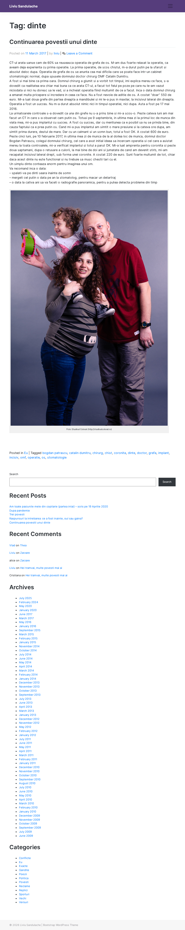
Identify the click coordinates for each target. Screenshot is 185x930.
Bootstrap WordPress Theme (60, 925)
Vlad (12, 545)
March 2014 (26, 670)
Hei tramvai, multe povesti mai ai (41, 568)
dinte (131, 453)
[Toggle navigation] (170, 6)
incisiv (13, 457)
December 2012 (29, 719)
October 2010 (28, 775)
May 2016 (25, 622)
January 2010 (27, 811)
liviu (56, 53)
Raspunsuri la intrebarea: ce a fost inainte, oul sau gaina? (46, 518)
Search (13, 474)
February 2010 (28, 807)
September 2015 (29, 630)
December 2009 (29, 815)
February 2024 (28, 602)
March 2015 (26, 634)
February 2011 (28, 759)
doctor (142, 453)
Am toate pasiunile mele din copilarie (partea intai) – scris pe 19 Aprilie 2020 (58, 506)
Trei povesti (17, 514)
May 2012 (25, 727)
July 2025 (25, 598)
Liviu (12, 552)
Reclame (24, 886)
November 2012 (29, 722)
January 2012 (27, 735)
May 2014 (25, 662)
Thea (23, 545)
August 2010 (27, 783)
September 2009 (30, 827)
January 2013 (27, 715)
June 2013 (26, 702)
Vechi (22, 898)
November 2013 (29, 686)
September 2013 (29, 694)
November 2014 (29, 646)
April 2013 (25, 706)
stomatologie (56, 457)
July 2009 (25, 831)
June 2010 (26, 791)
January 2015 (27, 642)
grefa (152, 453)
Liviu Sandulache (23, 6)
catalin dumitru (80, 453)
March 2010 (26, 803)
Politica (23, 878)
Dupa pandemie (19, 510)
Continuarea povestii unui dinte (53, 41)
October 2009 (28, 823)
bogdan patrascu (54, 453)
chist (108, 453)
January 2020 (28, 610)
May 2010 (25, 795)
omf (23, 457)
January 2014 (27, 678)
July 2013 (25, 698)
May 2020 (25, 606)
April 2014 (25, 666)
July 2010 (25, 787)
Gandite (24, 870)
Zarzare (25, 552)
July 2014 (25, 654)
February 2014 (28, 674)
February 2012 (28, 731)
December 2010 (29, 767)
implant (163, 453)
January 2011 (27, 763)
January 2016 (27, 626)
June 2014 (26, 658)
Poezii (23, 874)
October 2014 (28, 650)
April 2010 (25, 799)
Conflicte (25, 858)
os (43, 457)
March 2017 (26, 618)
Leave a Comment (79, 53)
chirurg (97, 453)
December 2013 (29, 682)
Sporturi (24, 894)
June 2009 (26, 835)
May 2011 (25, 747)
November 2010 (29, 771)
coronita (120, 453)
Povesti (24, 882)
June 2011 (25, 743)
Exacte (23, 866)
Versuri (23, 902)
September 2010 (29, 779)
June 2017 (25, 614)
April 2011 (25, 751)
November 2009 (29, 819)
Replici (23, 890)
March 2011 (26, 755)
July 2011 (25, 739)
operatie (34, 457)
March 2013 (26, 710)
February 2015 (28, 638)
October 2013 (28, 690)
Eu (26, 453)
